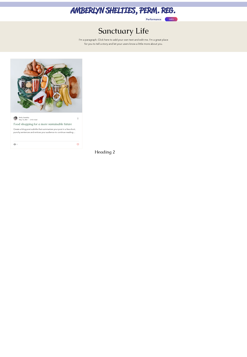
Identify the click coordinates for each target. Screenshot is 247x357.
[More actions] (78, 118)
